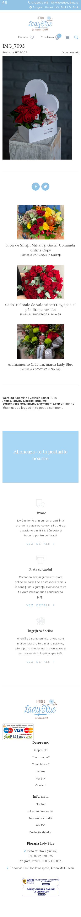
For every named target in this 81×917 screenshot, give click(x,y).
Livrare (40, 771)
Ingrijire (40, 778)
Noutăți (56, 255)
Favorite (23, 37)
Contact (40, 785)
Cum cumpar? (40, 757)
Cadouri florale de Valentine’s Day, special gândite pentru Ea (40, 307)
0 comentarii (70, 52)
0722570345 (39, 2)
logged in (27, 407)
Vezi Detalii (39, 543)
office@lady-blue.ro (67, 2)
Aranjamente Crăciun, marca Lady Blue (40, 364)
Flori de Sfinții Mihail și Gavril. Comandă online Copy (40, 247)
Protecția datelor (40, 832)
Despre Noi (40, 750)
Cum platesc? (40, 764)
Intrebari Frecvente (40, 811)
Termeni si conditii (41, 818)
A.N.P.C (40, 825)
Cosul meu (50, 37)
